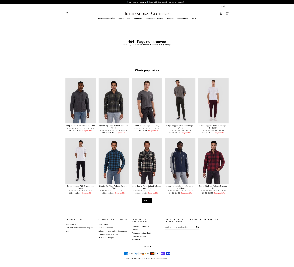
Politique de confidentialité (141, 233)
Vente (193, 18)
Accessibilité (136, 240)
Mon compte (103, 224)
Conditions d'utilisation (140, 236)
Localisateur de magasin (141, 226)
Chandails (138, 18)
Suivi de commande (106, 228)
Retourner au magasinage (160, 44)
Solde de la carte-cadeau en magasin (79, 228)
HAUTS (121, 18)
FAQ (67, 231)
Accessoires (182, 18)
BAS (128, 18)
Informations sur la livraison (109, 234)
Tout (147, 201)
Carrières (135, 230)
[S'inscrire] (197, 227)
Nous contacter (70, 224)
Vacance (170, 18)
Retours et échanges (106, 238)
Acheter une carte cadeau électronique (113, 231)
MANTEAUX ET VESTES (154, 18)
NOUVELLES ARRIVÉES (106, 18)
